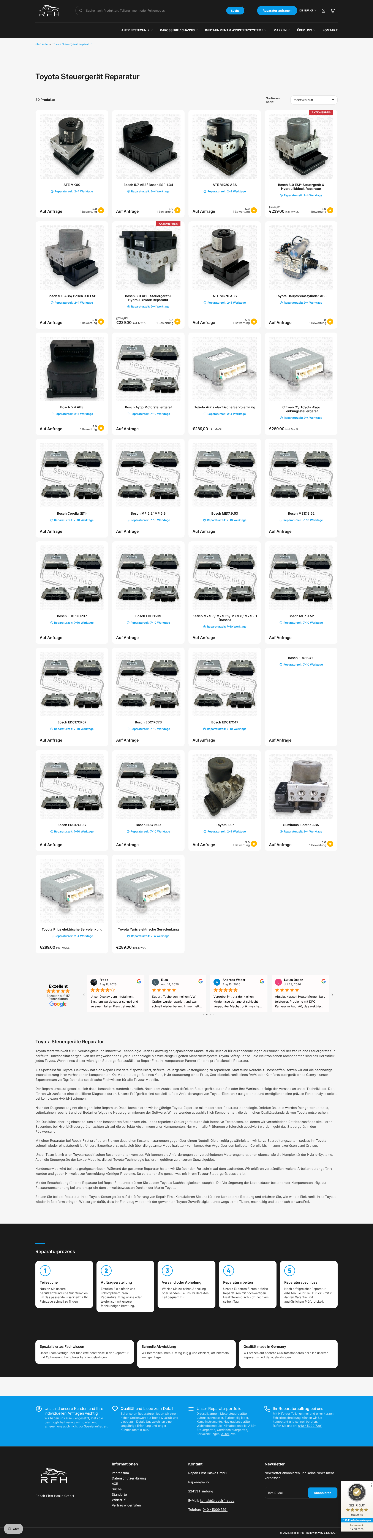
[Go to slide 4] (211, 1014)
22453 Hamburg (200, 1491)
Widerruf (119, 1500)
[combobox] (154, 10)
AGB (115, 1484)
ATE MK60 (71, 185)
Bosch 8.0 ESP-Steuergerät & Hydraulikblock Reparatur (301, 187)
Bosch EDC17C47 (224, 722)
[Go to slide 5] (214, 1014)
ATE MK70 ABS (225, 296)
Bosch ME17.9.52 (301, 513)
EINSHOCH (331, 1532)
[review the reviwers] (323, 982)
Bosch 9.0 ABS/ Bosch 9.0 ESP (71, 296)
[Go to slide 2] (204, 1014)
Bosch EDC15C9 (148, 825)
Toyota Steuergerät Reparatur (72, 44)
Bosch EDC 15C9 (148, 616)
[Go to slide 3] (208, 1014)
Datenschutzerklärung (129, 1478)
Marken (280, 30)
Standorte (119, 1494)
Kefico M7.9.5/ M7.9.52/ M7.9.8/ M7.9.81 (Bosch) (225, 618)
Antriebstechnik (135, 30)
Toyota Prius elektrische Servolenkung (72, 929)
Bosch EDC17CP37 (72, 825)
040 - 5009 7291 (310, 1425)
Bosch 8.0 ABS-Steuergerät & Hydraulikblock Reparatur (148, 298)
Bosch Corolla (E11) (72, 513)
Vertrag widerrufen (126, 1505)
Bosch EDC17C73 (148, 722)
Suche (235, 10)
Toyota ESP (225, 825)
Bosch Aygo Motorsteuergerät (148, 407)
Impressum (120, 1473)
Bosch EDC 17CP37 (72, 616)
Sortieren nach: (273, 100)
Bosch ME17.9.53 (224, 513)
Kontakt (330, 30)
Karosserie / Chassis (177, 30)
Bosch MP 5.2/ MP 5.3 (148, 513)
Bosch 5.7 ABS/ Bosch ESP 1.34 (148, 185)
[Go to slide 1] (201, 1014)
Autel (225, 1434)
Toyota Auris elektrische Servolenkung (224, 407)
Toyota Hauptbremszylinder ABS (301, 296)
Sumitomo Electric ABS (301, 825)
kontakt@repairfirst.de (217, 1500)
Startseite (41, 44)
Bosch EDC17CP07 (72, 722)
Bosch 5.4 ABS (72, 407)
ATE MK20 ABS (225, 185)
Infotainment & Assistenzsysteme (234, 30)
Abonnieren (322, 1493)
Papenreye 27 (198, 1482)
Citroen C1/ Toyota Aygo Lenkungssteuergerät (301, 409)
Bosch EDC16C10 (301, 658)
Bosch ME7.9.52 (301, 616)
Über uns (304, 30)
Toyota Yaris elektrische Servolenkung (148, 929)
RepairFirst (297, 1532)
